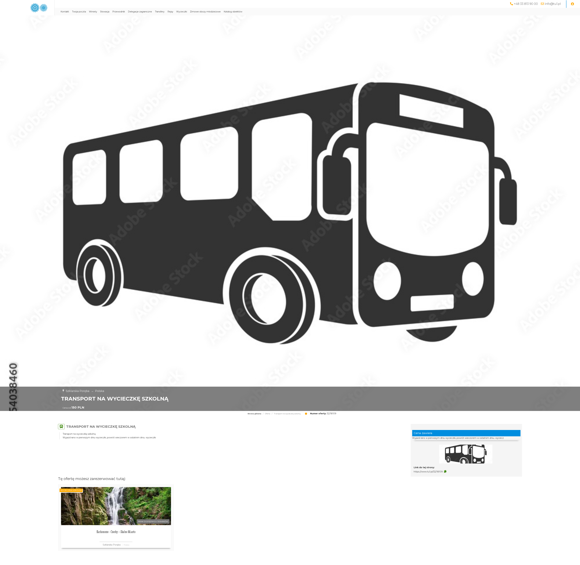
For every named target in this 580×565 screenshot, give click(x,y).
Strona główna (254, 414)
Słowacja (104, 11)
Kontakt (65, 11)
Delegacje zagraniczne (140, 11)
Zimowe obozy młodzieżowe (205, 11)
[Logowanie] (572, 4)
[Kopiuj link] (445, 471)
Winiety (93, 11)
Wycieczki (181, 11)
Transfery (159, 11)
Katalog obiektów (233, 11)
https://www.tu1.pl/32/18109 (428, 471)
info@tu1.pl (553, 4)
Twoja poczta (79, 11)
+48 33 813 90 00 (526, 4)
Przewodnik (118, 11)
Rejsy (170, 11)
